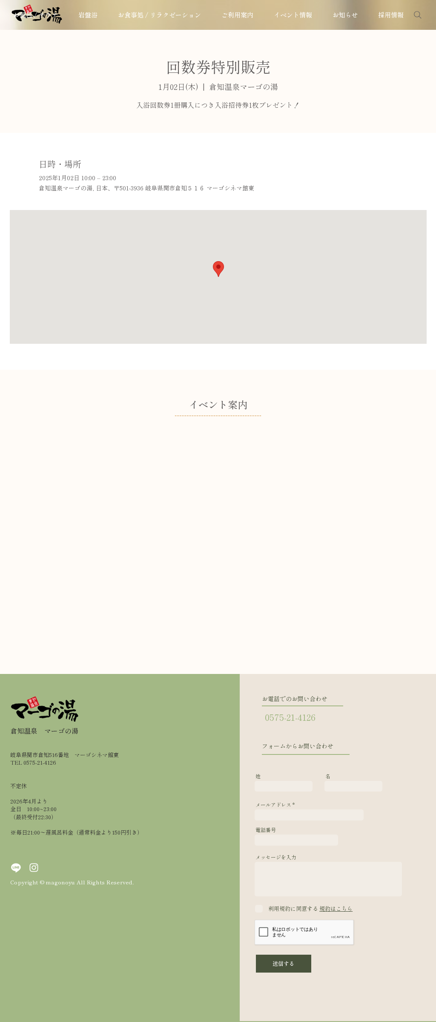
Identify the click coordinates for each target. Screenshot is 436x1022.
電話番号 (265, 829)
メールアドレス (273, 804)
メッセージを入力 (275, 857)
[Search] (418, 15)
